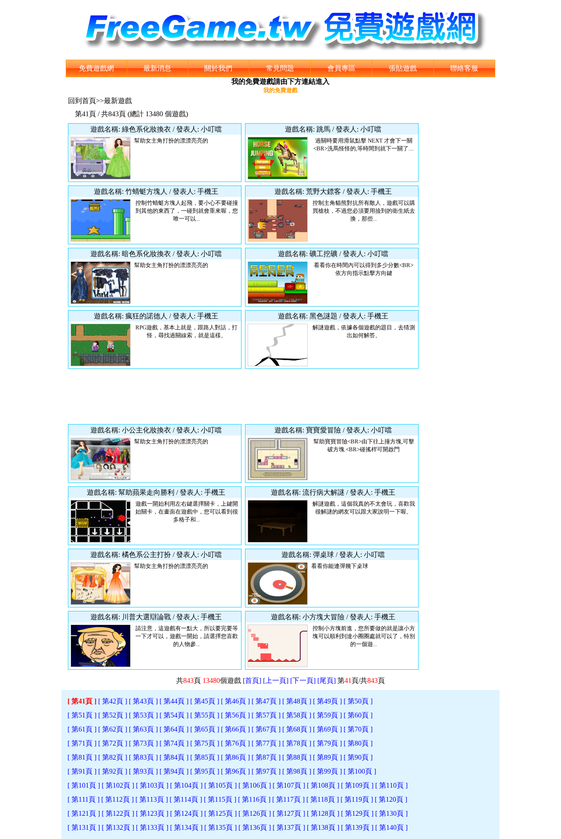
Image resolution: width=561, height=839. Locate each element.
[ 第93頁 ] (143, 771)
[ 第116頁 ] (254, 799)
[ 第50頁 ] (358, 701)
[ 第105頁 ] (220, 785)
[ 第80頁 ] (358, 743)
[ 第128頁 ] (323, 813)
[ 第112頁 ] (117, 799)
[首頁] (252, 680)
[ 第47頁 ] (266, 701)
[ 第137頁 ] (289, 827)
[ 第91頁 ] (81, 771)
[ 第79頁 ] (327, 743)
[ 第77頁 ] (266, 743)
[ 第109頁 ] (357, 785)
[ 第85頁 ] (204, 757)
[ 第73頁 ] (143, 743)
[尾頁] (326, 680)
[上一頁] (275, 680)
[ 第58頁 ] (296, 715)
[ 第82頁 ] (112, 757)
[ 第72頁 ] (112, 743)
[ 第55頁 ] (204, 715)
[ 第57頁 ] (266, 715)
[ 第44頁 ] (174, 701)
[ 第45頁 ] (204, 701)
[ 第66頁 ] (235, 729)
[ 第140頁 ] (391, 827)
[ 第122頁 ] (118, 813)
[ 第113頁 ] (151, 799)
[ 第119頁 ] (357, 799)
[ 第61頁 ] (81, 729)
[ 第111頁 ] (83, 799)
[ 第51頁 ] (81, 715)
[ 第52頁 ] (112, 715)
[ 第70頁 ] (358, 729)
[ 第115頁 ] (220, 799)
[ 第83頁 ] (143, 757)
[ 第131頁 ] (83, 827)
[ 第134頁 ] (186, 827)
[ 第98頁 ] (296, 771)
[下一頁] (303, 680)
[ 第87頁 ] (266, 757)
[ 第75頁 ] (204, 743)
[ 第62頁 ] (112, 729)
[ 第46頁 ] (235, 701)
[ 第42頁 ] (112, 701)
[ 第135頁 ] (220, 827)
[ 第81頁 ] (81, 757)
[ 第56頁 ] (235, 715)
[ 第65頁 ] (204, 729)
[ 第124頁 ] (186, 813)
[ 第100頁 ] (360, 771)
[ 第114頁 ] (186, 799)
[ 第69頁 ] (327, 729)
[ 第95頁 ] (204, 771)
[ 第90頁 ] (358, 757)
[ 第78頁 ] (296, 743)
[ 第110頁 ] (391, 785)
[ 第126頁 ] (254, 813)
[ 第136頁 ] (254, 827)
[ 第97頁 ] (266, 771)
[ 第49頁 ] (327, 701)
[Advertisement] (243, 396)
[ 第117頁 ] (288, 799)
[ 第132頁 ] (118, 827)
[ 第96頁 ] (235, 771)
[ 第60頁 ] (358, 715)
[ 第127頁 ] (289, 813)
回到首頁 (82, 100)
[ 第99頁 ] (327, 771)
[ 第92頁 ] (112, 771)
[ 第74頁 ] (174, 743)
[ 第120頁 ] (391, 799)
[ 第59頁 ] (327, 715)
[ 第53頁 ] (143, 715)
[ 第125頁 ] (220, 813)
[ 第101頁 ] (83, 785)
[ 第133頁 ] (152, 827)
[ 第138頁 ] (323, 827)
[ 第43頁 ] (143, 701)
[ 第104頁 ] (186, 785)
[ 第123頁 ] (152, 813)
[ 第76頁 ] (235, 743)
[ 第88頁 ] (296, 757)
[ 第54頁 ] (174, 715)
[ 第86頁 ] (235, 757)
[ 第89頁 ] (327, 757)
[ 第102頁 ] (118, 785)
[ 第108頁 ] (323, 785)
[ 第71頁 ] (81, 743)
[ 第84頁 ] (174, 757)
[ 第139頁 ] (357, 827)
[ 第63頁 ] (143, 729)
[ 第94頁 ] (174, 771)
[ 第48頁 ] (296, 701)
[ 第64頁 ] (174, 729)
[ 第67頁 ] (266, 729)
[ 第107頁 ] (289, 785)
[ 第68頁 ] (296, 729)
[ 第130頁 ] (391, 813)
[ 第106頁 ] (254, 785)
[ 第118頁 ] (322, 799)
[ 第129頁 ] (357, 813)
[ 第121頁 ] (83, 813)
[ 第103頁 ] (152, 785)
